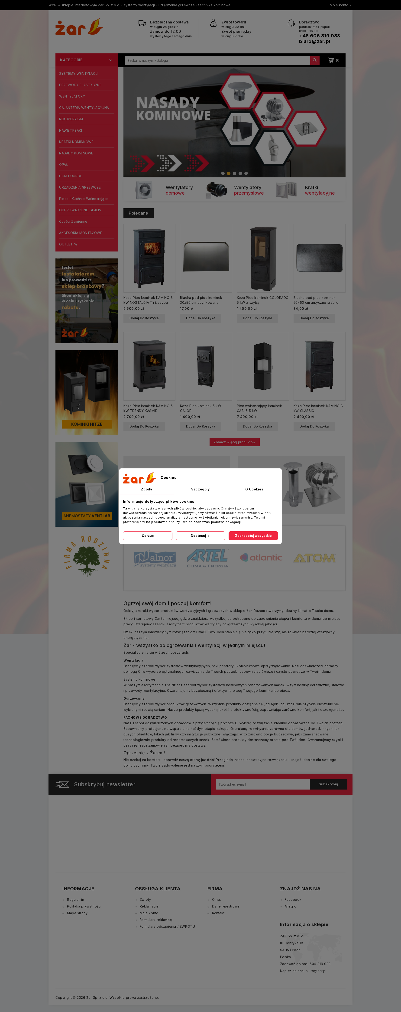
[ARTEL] (155, 558)
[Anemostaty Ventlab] (86, 484)
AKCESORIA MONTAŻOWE (80, 233)
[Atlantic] (208, 558)
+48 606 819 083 (319, 36)
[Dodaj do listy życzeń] (169, 245)
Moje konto (149, 913)
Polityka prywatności (84, 906)
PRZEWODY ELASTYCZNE (80, 85)
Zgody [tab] (146, 489)
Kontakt (218, 913)
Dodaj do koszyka (144, 318)
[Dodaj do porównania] (169, 237)
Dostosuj (199, 536)
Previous (133, 118)
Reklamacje (149, 906)
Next (335, 118)
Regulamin (75, 899)
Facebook (293, 899)
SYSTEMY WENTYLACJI (78, 73)
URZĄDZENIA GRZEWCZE (80, 187)
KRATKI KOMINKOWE (76, 142)
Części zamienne (73, 221)
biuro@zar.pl (314, 41)
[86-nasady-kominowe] (234, 122)
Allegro (291, 906)
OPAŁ (63, 164)
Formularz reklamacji (157, 920)
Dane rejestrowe (226, 906)
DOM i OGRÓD (71, 176)
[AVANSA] (314, 552)
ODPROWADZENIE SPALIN (80, 210)
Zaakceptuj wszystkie (253, 536)
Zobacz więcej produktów (234, 442)
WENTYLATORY (72, 96)
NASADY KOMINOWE (76, 153)
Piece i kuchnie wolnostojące (84, 199)
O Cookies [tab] (254, 489)
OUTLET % (68, 244)
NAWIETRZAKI (70, 130)
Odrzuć (148, 536)
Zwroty (145, 899)
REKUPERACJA (71, 119)
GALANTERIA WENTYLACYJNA (84, 108)
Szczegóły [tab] (200, 489)
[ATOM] (261, 558)
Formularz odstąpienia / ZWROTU (167, 926)
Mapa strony (77, 913)
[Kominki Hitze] (86, 392)
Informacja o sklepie (304, 924)
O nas (217, 899)
